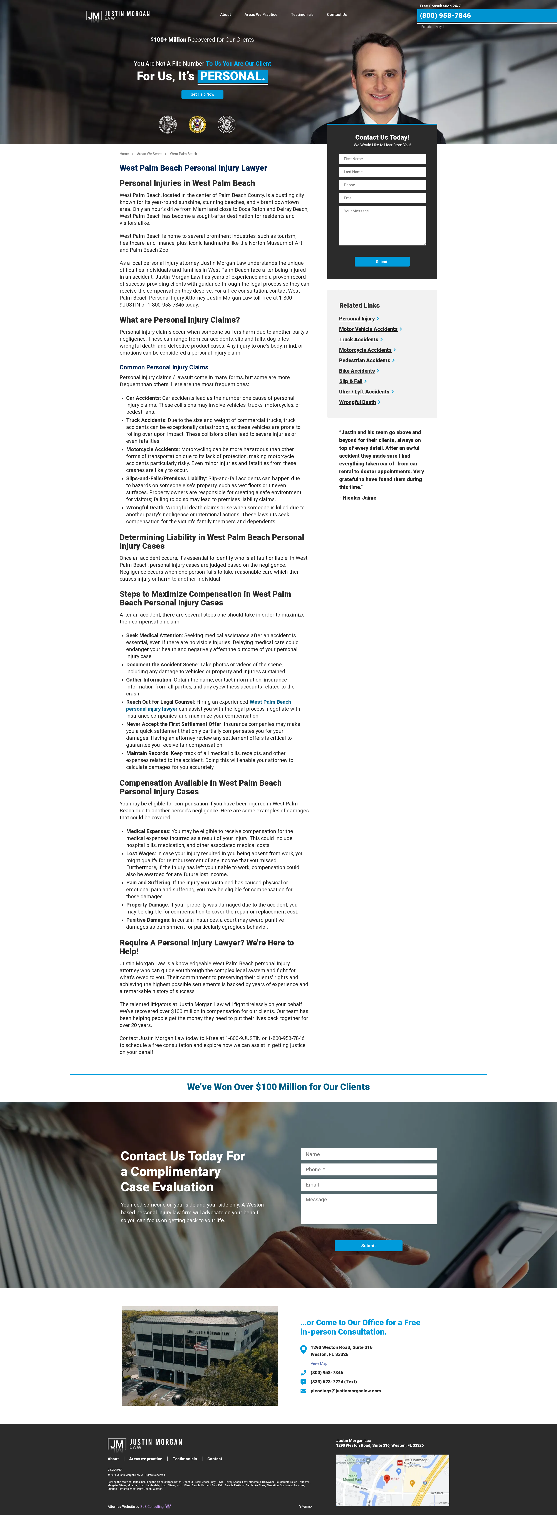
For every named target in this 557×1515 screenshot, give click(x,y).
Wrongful (357, 402)
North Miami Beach (188, 1485)
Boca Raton (174, 1481)
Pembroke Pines (255, 1485)
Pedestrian (364, 360)
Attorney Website (121, 1507)
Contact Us (337, 14)
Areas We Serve (149, 154)
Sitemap (305, 1506)
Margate (113, 1485)
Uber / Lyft (364, 392)
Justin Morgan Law (117, 12)
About (225, 14)
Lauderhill (304, 1481)
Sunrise (112, 1488)
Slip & (350, 381)
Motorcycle (365, 350)
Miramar (133, 1485)
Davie (220, 1481)
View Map (319, 1363)
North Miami (168, 1485)
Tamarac (123, 1488)
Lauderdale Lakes (286, 1481)
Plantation (273, 1485)
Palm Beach (225, 1485)
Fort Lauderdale (251, 1481)
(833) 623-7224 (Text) (334, 1381)
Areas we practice (145, 1459)
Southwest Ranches (292, 1485)
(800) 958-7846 (327, 1372)
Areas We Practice (261, 14)
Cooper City (208, 1481)
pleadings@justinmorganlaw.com (346, 1390)
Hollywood (268, 1481)
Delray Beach (233, 1481)
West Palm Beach (141, 1488)
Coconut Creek (192, 1481)
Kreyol (440, 26)
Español (426, 26)
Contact (214, 1459)
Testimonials (302, 14)
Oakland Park (209, 1485)
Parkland (239, 1485)
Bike (357, 371)
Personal (357, 319)
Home (124, 154)
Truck (358, 340)
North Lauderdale (149, 1485)
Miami (122, 1485)
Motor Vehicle (368, 329)
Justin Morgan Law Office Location (392, 1480)
